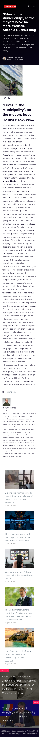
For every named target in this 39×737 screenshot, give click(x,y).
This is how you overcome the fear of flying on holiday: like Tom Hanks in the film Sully (18, 537)
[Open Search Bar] (28, 6)
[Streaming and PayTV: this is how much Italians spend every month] (19, 566)
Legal (18, 734)
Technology (11, 392)
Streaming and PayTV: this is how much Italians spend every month (19, 575)
